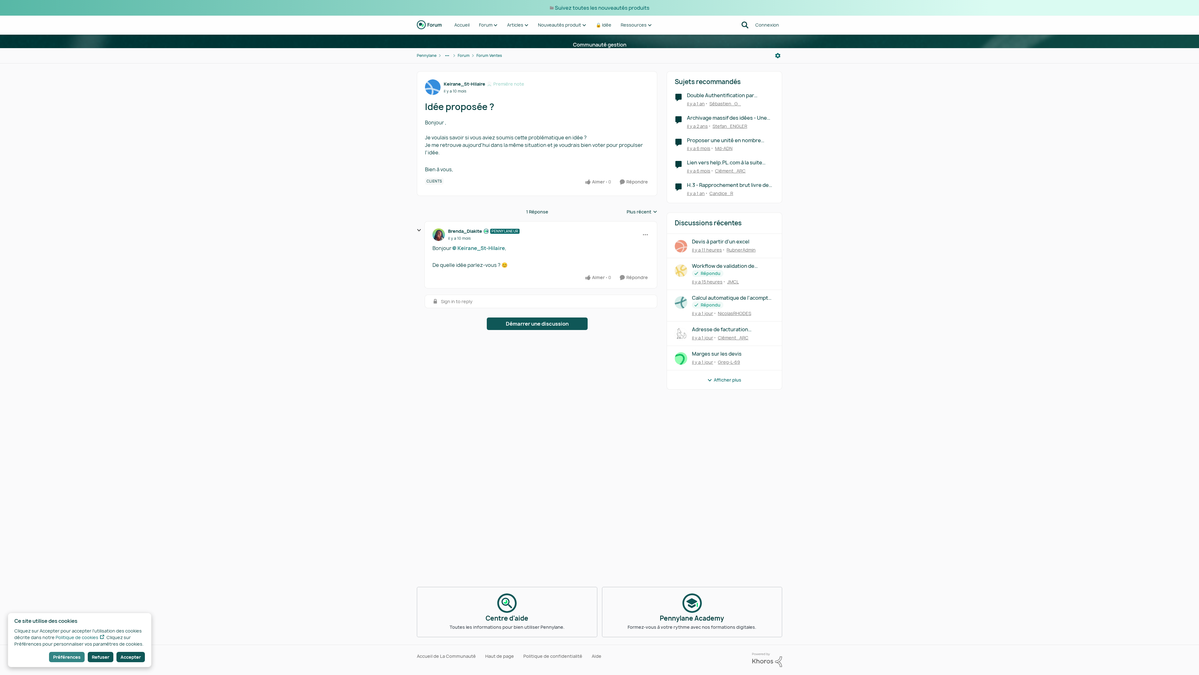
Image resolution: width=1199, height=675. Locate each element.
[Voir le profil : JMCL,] (681, 270)
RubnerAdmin (741, 250)
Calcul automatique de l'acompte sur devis (731, 298)
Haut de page (499, 656)
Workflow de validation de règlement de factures (723, 266)
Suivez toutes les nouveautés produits (602, 7)
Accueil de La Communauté (446, 656)
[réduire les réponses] (419, 230)
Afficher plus (727, 380)
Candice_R (721, 193)
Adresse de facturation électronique (720, 329)
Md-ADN (724, 148)
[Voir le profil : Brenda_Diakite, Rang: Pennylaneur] (438, 234)
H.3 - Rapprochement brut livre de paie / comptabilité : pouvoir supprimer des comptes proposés (728, 185)
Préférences (67, 657)
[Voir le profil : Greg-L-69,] (681, 358)
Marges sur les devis (717, 354)
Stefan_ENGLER (730, 126)
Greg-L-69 (729, 362)
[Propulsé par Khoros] (767, 660)
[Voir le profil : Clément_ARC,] (681, 334)
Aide (596, 656)
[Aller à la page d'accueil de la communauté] (429, 25)
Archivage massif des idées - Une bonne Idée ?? (727, 118)
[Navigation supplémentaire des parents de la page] (447, 55)
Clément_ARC (730, 171)
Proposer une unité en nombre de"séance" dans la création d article (724, 140)
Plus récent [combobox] (642, 212)
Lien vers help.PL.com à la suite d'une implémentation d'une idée (726, 162)
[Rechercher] (745, 25)
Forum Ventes (489, 55)
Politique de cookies (77, 637)
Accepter (131, 657)
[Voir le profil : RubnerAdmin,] (681, 246)
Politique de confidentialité (552, 656)
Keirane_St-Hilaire (464, 84)
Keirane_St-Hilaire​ (481, 248)
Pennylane (427, 55)
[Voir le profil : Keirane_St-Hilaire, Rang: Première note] (433, 87)
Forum (464, 55)
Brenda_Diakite (465, 231)
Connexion (767, 25)
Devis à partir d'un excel (720, 241)
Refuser (100, 657)
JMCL (733, 282)
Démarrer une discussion (537, 323)
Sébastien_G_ (725, 104)
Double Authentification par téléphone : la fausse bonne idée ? (728, 95)
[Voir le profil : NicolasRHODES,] (681, 302)
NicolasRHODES (734, 313)
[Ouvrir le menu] (777, 55)
